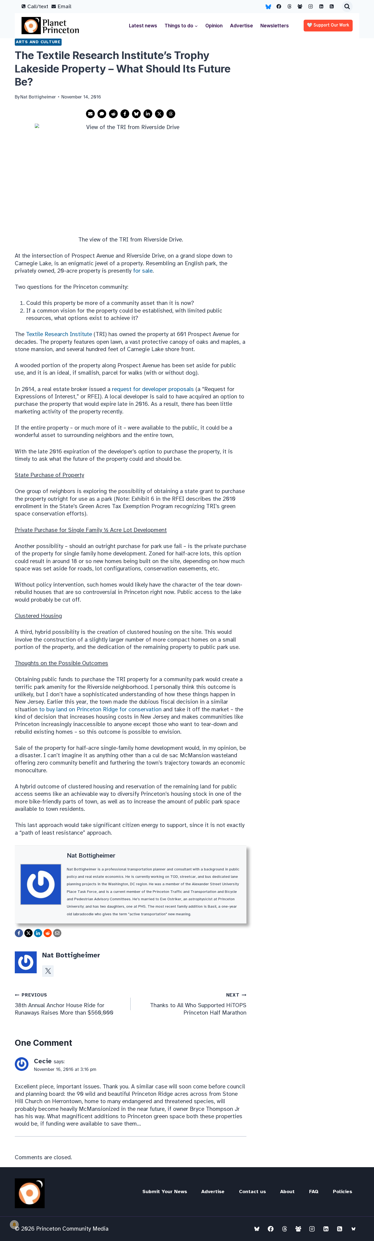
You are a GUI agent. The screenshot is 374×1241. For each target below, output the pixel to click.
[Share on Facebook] (124, 113)
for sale (143, 270)
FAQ (313, 1191)
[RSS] (331, 6)
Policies (342, 1191)
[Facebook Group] (300, 6)
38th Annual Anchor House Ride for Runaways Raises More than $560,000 (64, 1004)
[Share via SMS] (101, 113)
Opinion (214, 25)
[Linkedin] (321, 6)
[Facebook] (279, 6)
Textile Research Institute (59, 334)
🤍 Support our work (328, 25)
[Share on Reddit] (113, 113)
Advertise (241, 25)
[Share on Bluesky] (136, 113)
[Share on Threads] (170, 113)
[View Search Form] (347, 6)
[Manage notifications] (14, 1224)
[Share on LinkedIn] (147, 113)
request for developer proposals (152, 389)
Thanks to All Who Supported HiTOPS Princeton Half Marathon (198, 1004)
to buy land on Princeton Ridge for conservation (100, 709)
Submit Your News (164, 1191)
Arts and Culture (38, 41)
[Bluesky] (268, 6)
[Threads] (289, 6)
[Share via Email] (90, 113)
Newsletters (274, 25)
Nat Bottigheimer (91, 855)
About (287, 1191)
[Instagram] (310, 6)
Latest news (143, 25)
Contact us (252, 1191)
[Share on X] (159, 113)
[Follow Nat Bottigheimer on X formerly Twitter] (48, 971)
